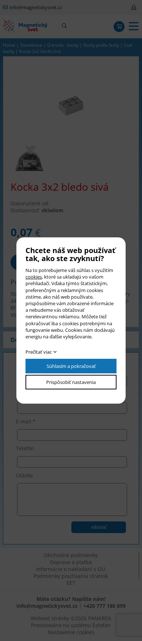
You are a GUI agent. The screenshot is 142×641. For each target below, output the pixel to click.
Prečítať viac (38, 352)
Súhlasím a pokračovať (71, 366)
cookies (33, 276)
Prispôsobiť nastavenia (71, 382)
